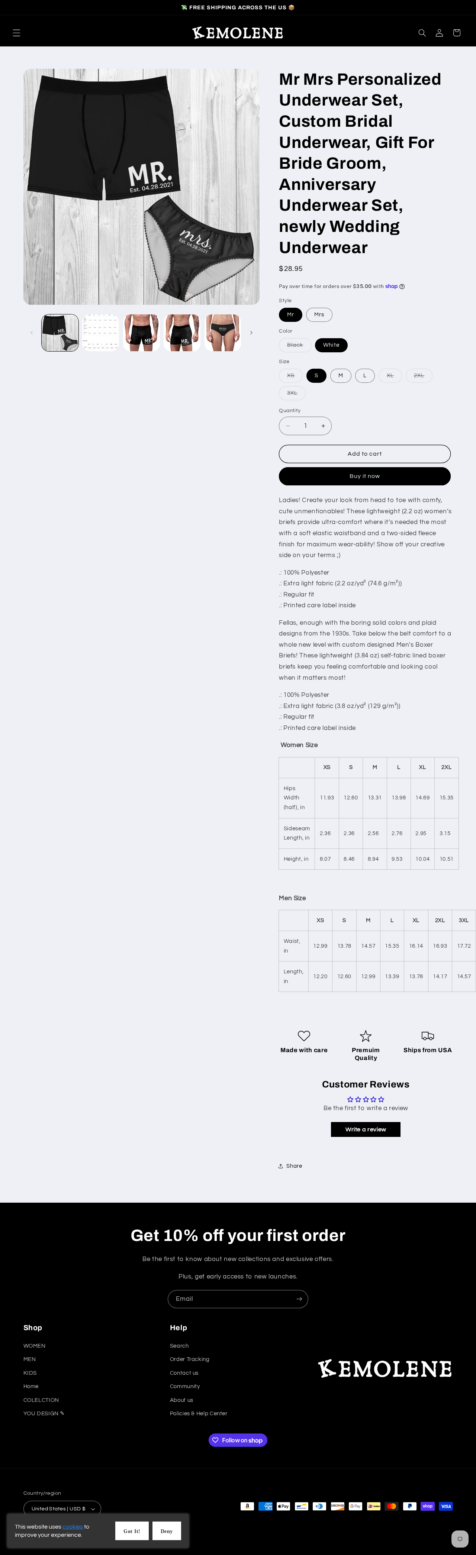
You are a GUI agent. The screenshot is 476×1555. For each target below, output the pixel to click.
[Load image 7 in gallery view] (223, 332)
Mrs (319, 314)
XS (295, 377)
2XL (423, 377)
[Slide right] (251, 333)
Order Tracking (190, 1359)
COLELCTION (41, 1400)
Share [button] (294, 1165)
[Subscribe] (299, 1299)
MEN (29, 1359)
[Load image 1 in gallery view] (60, 332)
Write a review (365, 1129)
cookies (72, 1527)
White (331, 345)
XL (394, 377)
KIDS (30, 1372)
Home (31, 1386)
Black (299, 347)
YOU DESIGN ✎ (44, 1413)
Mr (290, 314)
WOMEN (34, 1346)
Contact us (184, 1372)
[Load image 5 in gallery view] (182, 332)
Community (185, 1386)
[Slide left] (31, 333)
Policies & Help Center (199, 1413)
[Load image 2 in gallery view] (100, 332)
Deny (167, 1531)
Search (179, 1346)
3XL (296, 395)
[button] (16, 32)
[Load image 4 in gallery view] (141, 332)
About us (181, 1400)
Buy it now (365, 476)
